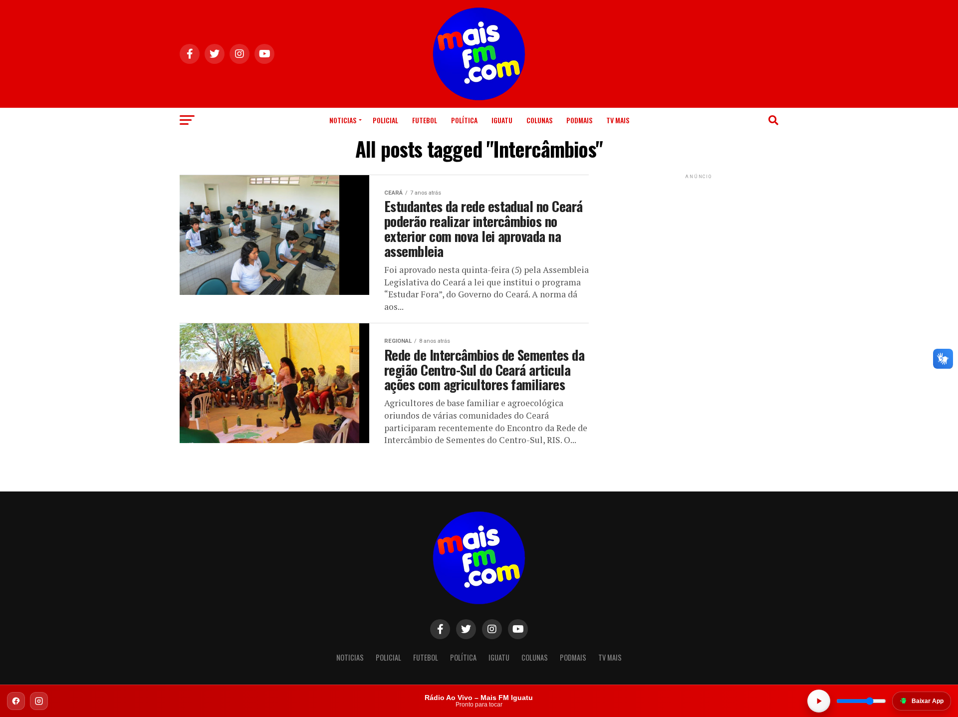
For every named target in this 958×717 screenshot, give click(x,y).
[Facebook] (16, 701)
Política (464, 120)
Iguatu (501, 120)
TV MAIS (617, 120)
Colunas (539, 120)
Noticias (342, 120)
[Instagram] (39, 701)
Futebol (424, 120)
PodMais (579, 120)
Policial (385, 120)
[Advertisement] (698, 243)
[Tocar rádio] (818, 701)
